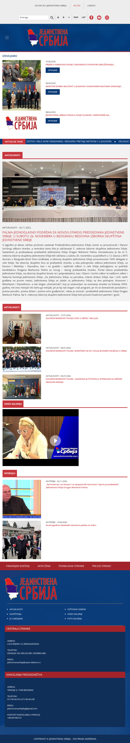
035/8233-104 (13, 653)
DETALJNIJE (52, 70)
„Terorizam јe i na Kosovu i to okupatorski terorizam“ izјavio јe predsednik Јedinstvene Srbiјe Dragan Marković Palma (82, 486)
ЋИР (76, 17)
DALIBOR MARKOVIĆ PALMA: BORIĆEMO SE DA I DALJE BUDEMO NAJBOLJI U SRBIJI (86, 350)
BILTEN (77, 5)
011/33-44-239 (28, 699)
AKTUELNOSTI (16, 609)
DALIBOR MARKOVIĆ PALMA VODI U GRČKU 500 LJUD (72, 318)
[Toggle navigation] (7, 37)
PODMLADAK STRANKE (71, 566)
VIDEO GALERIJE (74, 614)
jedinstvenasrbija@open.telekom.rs (24, 662)
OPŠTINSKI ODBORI (76, 609)
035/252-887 (26, 653)
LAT (84, 17)
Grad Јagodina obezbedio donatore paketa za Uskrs (71, 525)
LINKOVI (91, 5)
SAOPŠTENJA (15, 614)
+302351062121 (14, 717)
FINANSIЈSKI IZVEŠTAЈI (17, 566)
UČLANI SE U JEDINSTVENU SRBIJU (51, 5)
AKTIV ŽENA (44, 566)
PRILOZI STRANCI (101, 566)
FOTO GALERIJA (74, 618)
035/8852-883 (39, 653)
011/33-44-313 (13, 699)
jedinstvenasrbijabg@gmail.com (22, 708)
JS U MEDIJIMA (16, 618)
